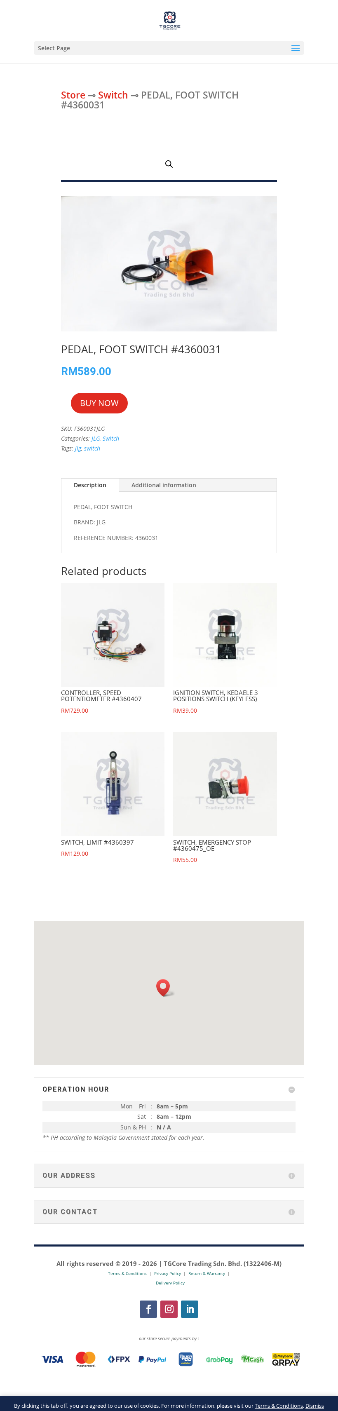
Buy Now (99, 403)
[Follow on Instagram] (169, 1309)
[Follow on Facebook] (148, 1309)
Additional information (163, 485)
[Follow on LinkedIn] (189, 1309)
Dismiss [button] (314, 1405)
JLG (96, 438)
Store (73, 94)
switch (92, 448)
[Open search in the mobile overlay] (169, 163)
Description (90, 485)
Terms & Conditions (279, 1405)
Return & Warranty (206, 1273)
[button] (165, 988)
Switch (113, 94)
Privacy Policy (167, 1273)
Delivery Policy (170, 1283)
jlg (78, 448)
